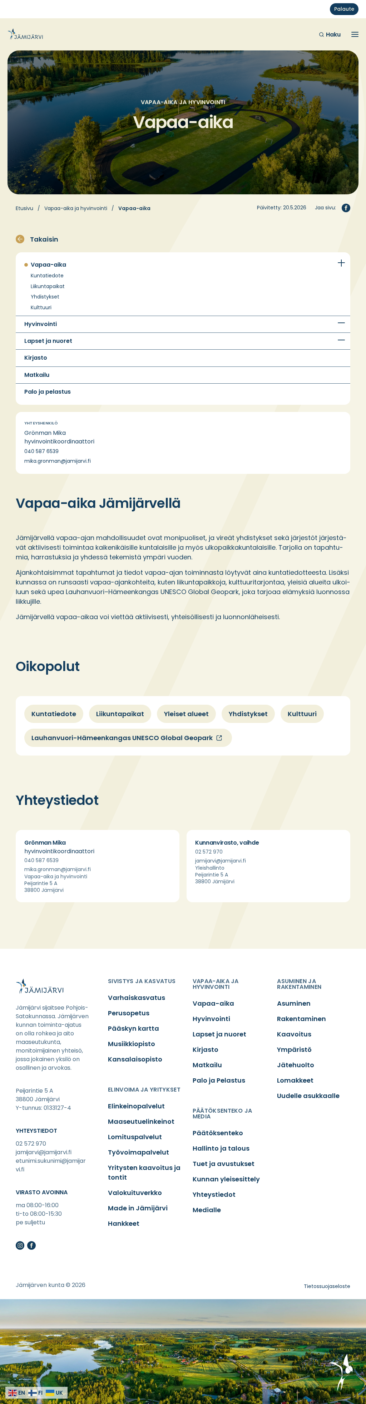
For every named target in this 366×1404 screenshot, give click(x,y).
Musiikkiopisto (131, 1043)
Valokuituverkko (135, 1192)
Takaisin (44, 239)
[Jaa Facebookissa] (346, 208)
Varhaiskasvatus (136, 997)
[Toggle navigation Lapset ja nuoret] (341, 340)
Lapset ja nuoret (48, 341)
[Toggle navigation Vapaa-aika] (341, 263)
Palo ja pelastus (47, 392)
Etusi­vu (24, 208)
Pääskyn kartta (133, 1028)
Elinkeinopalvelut (136, 1106)
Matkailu (36, 375)
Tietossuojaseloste (327, 1286)
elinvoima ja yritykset (144, 1089)
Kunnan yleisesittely (226, 1179)
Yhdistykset (45, 296)
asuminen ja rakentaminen (299, 984)
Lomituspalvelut (135, 1136)
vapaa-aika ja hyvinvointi (216, 984)
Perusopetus (128, 1013)
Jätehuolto (295, 1064)
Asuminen (294, 1003)
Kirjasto (35, 358)
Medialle (207, 1209)
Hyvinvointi (40, 324)
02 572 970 (209, 851)
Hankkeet (123, 1223)
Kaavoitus (294, 1034)
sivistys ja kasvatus (141, 981)
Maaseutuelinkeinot (141, 1121)
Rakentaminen (301, 1018)
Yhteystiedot (214, 1194)
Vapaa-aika (48, 265)
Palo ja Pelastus (219, 1080)
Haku (333, 34)
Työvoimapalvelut (138, 1152)
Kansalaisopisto (135, 1059)
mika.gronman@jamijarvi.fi (57, 461)
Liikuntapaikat (48, 286)
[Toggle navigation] (355, 34)
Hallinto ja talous (221, 1148)
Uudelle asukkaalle (308, 1095)
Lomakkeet (295, 1080)
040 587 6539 (41, 451)
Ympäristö (294, 1049)
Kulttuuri (41, 307)
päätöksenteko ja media (222, 1114)
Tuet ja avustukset (223, 1163)
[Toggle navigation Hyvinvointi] (341, 323)
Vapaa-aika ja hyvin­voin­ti (75, 208)
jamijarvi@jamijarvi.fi (220, 860)
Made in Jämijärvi (138, 1208)
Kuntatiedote (47, 275)
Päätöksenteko (218, 1132)
